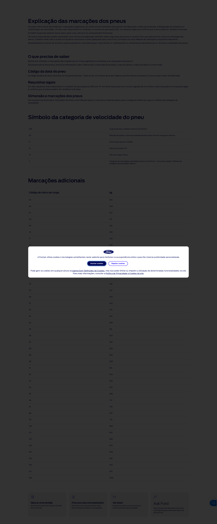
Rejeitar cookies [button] (118, 263)
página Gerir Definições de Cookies (88, 271)
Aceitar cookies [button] (96, 263)
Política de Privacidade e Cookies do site (125, 273)
